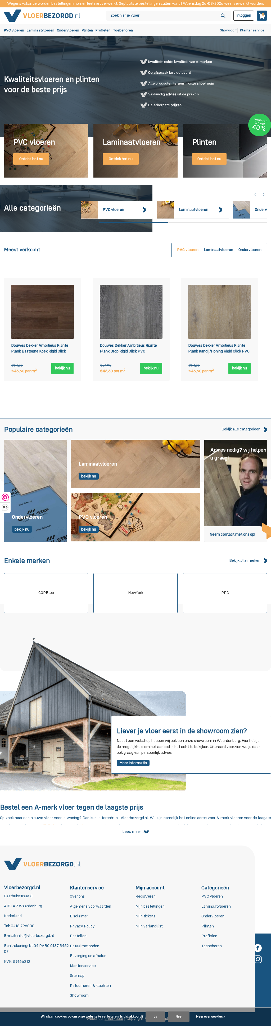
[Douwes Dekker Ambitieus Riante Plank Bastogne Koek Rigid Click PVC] (42, 312)
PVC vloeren (14, 30)
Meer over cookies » (210, 1016)
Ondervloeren (68, 30)
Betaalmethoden (84, 946)
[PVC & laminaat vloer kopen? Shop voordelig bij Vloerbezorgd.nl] (42, 15)
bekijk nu (62, 368)
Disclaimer (79, 916)
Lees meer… (133, 832)
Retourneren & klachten (90, 986)
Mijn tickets (145, 916)
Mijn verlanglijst (149, 926)
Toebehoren (123, 30)
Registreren (146, 896)
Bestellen (78, 936)
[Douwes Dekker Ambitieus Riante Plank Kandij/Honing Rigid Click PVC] (219, 312)
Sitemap (77, 976)
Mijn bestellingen (150, 906)
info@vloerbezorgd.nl (35, 936)
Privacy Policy (82, 926)
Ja (155, 1016)
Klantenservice (252, 30)
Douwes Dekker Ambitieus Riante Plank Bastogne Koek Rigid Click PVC (39, 349)
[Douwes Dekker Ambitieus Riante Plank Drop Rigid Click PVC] (131, 312)
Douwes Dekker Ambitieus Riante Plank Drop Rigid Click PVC (128, 348)
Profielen (103, 30)
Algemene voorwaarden (90, 906)
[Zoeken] (223, 15)
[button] (263, 194)
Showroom (228, 30)
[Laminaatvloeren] (135, 464)
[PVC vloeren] (135, 517)
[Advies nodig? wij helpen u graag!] (235, 491)
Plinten (87, 30)
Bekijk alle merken (244, 561)
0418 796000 (22, 926)
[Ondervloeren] (35, 491)
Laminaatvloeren (40, 30)
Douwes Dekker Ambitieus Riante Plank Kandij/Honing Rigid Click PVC (219, 348)
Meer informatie (133, 763)
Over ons (77, 896)
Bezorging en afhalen (88, 956)
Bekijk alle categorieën (241, 429)
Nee (179, 1016)
